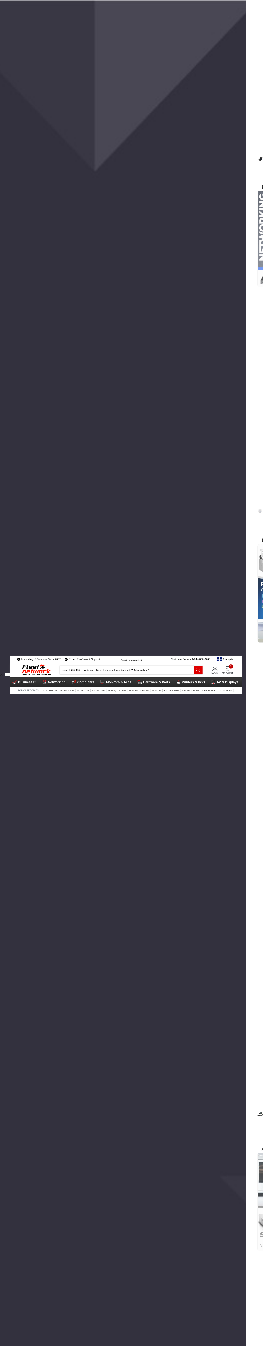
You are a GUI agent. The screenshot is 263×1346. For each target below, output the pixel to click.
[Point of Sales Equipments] (260, 1114)
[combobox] (127, 670)
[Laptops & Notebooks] (260, 159)
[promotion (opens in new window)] (7, 674)
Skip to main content (131, 660)
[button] (225, 659)
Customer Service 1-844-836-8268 (190, 659)
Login (214, 673)
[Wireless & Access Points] (260, 511)
